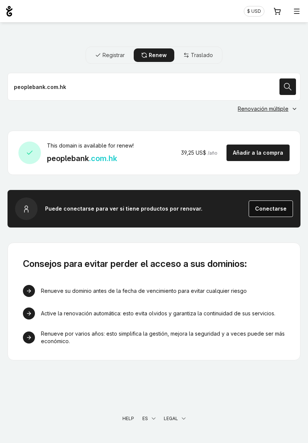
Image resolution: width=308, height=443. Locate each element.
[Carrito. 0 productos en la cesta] (277, 11)
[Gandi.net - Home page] (9, 11)
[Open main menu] (296, 11)
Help (128, 418)
